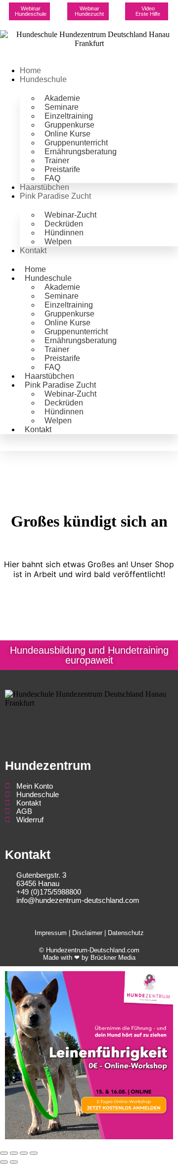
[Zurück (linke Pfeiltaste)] (4, 1162)
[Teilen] (24, 1153)
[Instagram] (89, 726)
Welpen (58, 241)
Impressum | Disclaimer (68, 933)
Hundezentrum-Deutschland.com (92, 950)
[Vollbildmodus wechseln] (14, 1153)
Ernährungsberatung (80, 151)
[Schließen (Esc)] (34, 1153)
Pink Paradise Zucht (55, 196)
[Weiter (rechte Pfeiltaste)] (14, 1162)
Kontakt (33, 250)
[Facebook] (69, 726)
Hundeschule (43, 79)
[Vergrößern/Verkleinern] (4, 1153)
